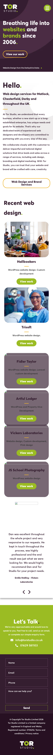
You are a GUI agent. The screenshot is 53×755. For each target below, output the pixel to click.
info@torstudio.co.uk (29, 640)
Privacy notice (32, 733)
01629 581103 (29, 645)
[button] (23, 592)
